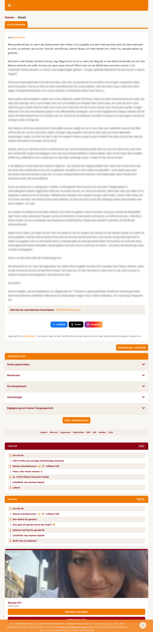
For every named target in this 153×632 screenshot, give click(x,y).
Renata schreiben (76, 611)
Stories (9, 17)
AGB (88, 432)
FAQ (94, 432)
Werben (102, 432)
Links (110, 432)
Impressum (65, 432)
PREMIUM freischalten (68, 310)
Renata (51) (14, 602)
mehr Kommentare (76, 420)
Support (43, 432)
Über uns (54, 432)
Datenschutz (78, 432)
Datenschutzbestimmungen (73, 626)
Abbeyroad (19, 37)
